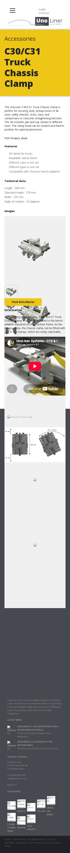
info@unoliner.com (17, 778)
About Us (11, 784)
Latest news (14, 719)
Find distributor (23, 302)
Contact (44, 13)
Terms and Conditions (40, 842)
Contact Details (17, 756)
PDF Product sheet (15, 138)
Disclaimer (21, 842)
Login (42, 9)
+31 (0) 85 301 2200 (16, 775)
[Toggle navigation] (12, 10)
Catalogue (13, 791)
